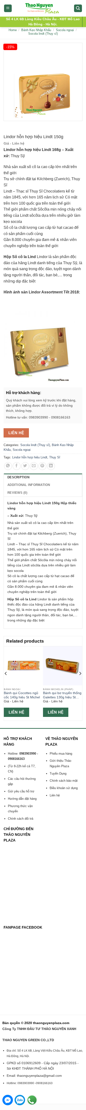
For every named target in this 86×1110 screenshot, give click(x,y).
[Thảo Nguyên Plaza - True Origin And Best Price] (43, 8)
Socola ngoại (65, 30)
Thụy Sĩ (54, 457)
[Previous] (6, 683)
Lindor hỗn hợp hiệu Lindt (29, 457)
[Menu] (8, 8)
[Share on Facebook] (17, 466)
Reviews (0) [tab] (17, 492)
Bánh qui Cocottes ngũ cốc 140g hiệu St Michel (22, 695)
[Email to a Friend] (34, 466)
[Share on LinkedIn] (51, 466)
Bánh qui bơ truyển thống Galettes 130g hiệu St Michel (62, 695)
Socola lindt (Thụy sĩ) (43, 33)
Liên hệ (16, 433)
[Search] (78, 8)
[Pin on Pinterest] (42, 466)
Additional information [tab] (28, 485)
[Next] (80, 683)
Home (13, 30)
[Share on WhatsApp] (8, 466)
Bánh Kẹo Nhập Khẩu (36, 30)
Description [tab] (18, 477)
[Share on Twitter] (25, 466)
